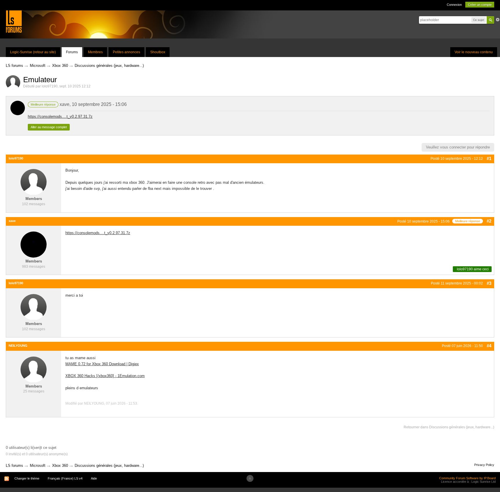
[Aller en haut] (250, 478)
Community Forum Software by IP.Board (467, 478)
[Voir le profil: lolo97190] (34, 182)
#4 (489, 345)
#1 (489, 158)
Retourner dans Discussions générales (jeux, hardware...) (449, 427)
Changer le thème (26, 478)
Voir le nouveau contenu (474, 52)
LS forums (14, 465)
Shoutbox (157, 52)
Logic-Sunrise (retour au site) (33, 52)
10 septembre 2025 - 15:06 (99, 104)
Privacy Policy (484, 465)
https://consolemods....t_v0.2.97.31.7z (60, 116)
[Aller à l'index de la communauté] (14, 21)
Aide (94, 478)
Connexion (454, 4)
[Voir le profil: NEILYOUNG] (34, 369)
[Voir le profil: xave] (34, 244)
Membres (95, 52)
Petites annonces (126, 52)
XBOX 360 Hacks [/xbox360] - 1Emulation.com (105, 376)
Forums (72, 52)
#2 (489, 221)
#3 (489, 283)
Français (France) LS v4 (65, 478)
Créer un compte (480, 4)
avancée (497, 19)
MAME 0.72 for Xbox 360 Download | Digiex (102, 364)
